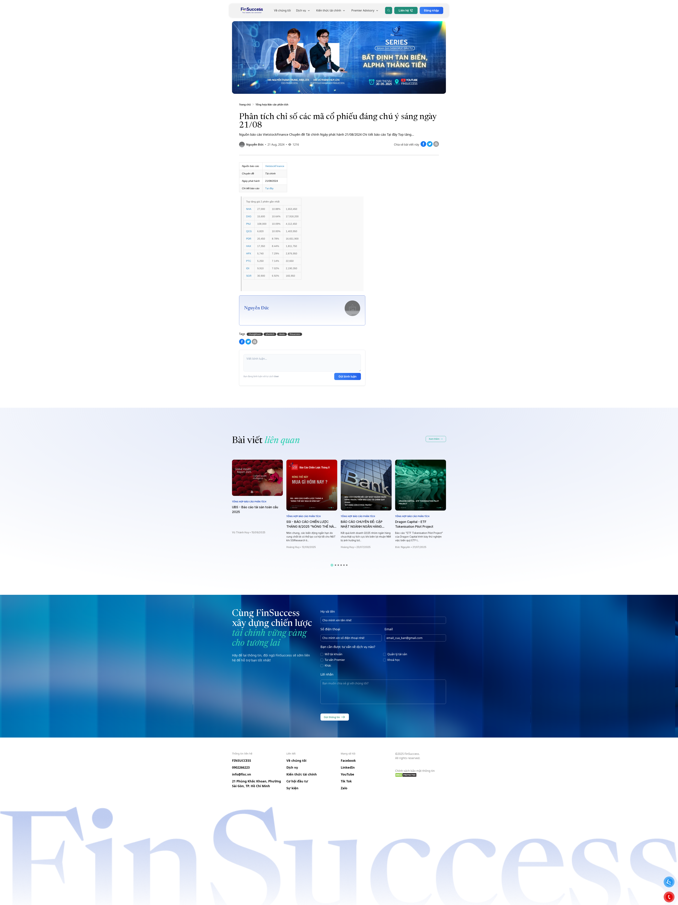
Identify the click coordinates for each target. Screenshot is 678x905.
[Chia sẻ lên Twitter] (430, 146)
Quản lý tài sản (397, 654)
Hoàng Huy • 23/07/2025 (356, 547)
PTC (248, 261)
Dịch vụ (301, 10)
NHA (248, 209)
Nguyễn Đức (255, 144)
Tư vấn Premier (335, 660)
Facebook (348, 760)
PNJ (248, 223)
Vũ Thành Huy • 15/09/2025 (248, 532)
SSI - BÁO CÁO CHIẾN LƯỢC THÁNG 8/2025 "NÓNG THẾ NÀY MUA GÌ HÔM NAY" (311, 526)
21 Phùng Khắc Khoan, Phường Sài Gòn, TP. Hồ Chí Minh (256, 783)
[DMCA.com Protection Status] (420, 775)
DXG (248, 216)
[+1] (436, 146)
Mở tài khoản (333, 654)
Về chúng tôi (282, 10)
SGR (248, 275)
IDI (247, 268)
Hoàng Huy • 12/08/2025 (301, 547)
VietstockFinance (274, 166)
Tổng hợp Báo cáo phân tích (271, 104)
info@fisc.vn (241, 774)
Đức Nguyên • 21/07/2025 (410, 547)
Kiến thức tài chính (328, 10)
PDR (248, 238)
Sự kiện (292, 788)
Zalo (344, 788)
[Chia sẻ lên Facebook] (424, 146)
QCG (249, 231)
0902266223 (241, 767)
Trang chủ (245, 104)
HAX (248, 246)
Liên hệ (404, 10)
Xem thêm (434, 439)
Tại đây (269, 188)
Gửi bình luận (347, 376)
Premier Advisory (362, 10)
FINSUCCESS (241, 760)
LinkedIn (348, 767)
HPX (248, 253)
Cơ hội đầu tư (297, 781)
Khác (328, 665)
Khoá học (393, 660)
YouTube (347, 774)
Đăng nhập (431, 10)
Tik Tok (346, 781)
